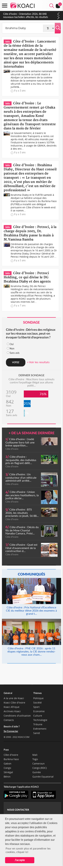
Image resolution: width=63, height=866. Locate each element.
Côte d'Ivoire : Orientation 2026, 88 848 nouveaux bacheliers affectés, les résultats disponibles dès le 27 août (25, 17)
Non (12, 348)
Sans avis (14, 352)
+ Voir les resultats (38, 362)
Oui (11, 344)
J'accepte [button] (20, 860)
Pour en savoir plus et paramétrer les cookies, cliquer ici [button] (28, 850)
